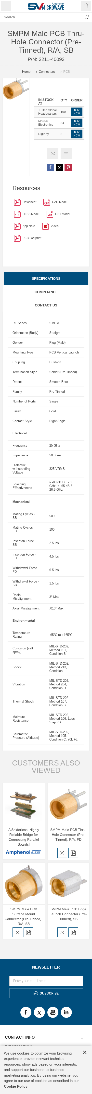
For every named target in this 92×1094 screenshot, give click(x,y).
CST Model (62, 214)
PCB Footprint (32, 238)
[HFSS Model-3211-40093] (17, 214)
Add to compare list (52, 153)
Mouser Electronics (45, 123)
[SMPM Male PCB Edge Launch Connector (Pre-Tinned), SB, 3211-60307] (69, 884)
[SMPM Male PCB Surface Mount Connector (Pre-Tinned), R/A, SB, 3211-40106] (24, 884)
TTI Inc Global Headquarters (47, 112)
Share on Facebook (50, 167)
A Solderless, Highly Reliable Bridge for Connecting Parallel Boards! (23, 837)
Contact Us (46, 305)
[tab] (46, 278)
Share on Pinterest (68, 167)
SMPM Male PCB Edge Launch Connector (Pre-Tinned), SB (68, 914)
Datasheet (29, 202)
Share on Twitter (59, 167)
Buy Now (77, 112)
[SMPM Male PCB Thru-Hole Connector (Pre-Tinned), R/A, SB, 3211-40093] (69, 804)
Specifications (46, 278)
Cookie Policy (15, 1086)
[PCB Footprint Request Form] (17, 238)
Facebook (25, 1012)
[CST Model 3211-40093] (50, 214)
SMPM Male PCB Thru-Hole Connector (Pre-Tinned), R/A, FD (68, 834)
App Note (29, 226)
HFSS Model (31, 214)
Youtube (52, 1012)
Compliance (46, 292)
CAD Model (59, 202)
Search (87, 17)
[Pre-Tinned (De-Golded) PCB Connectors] (17, 226)
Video (55, 226)
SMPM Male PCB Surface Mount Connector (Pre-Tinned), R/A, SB (23, 916)
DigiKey (43, 134)
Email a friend (66, 153)
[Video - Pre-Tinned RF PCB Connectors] (45, 226)
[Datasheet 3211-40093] (17, 202)
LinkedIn (66, 1012)
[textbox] (41, 17)
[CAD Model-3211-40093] (46, 202)
